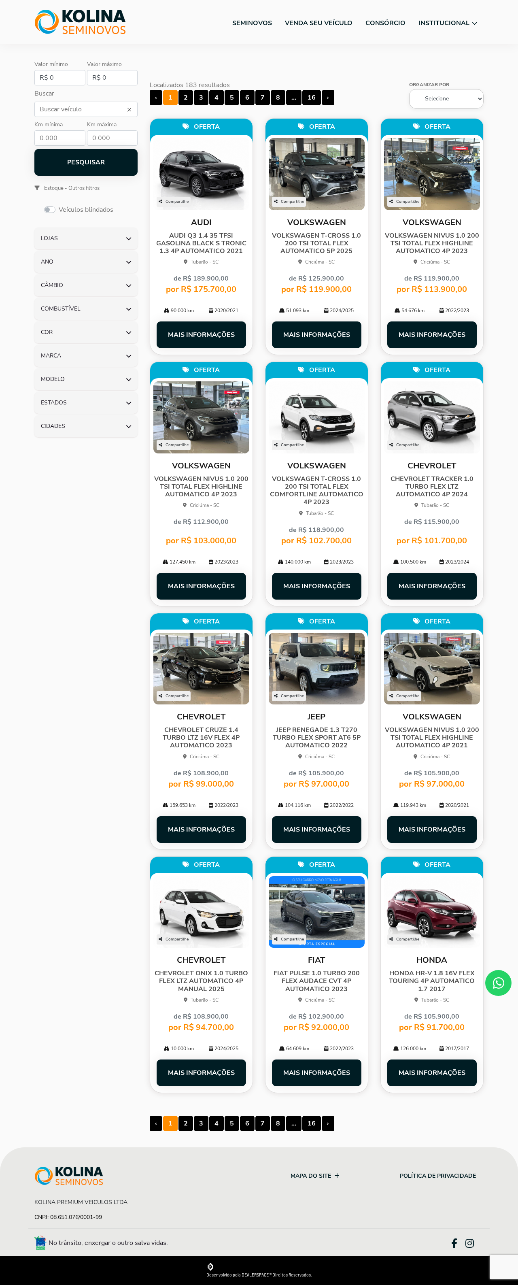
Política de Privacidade (438, 1176)
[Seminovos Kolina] (80, 22)
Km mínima (48, 124)
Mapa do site (311, 1176)
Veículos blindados (86, 209)
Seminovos (252, 23)
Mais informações (201, 334)
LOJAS (49, 238)
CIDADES (53, 426)
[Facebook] (458, 1242)
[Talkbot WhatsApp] (498, 983)
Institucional (444, 23)
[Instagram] (474, 1244)
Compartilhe (177, 201)
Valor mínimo (51, 64)
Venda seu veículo (318, 23)
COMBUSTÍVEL (61, 309)
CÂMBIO (52, 285)
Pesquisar (86, 162)
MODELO (53, 379)
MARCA (51, 356)
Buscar (44, 93)
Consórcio (385, 23)
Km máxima (102, 124)
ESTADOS (54, 402)
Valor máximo (104, 64)
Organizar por (429, 84)
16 (312, 97)
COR (47, 332)
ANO (47, 262)
